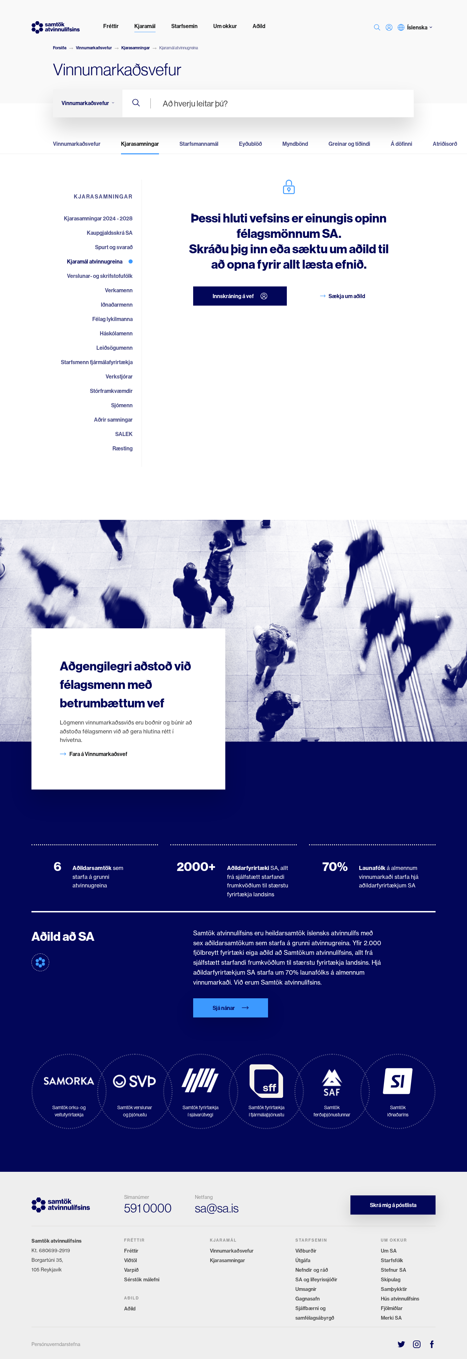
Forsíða (59, 47)
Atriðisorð (445, 143)
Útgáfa (302, 1260)
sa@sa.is (217, 1208)
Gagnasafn (307, 1299)
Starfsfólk (392, 1260)
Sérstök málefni (141, 1280)
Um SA (389, 1251)
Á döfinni (401, 143)
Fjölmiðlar (392, 1308)
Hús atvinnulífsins (400, 1299)
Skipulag (390, 1280)
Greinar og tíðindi (349, 143)
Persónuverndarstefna (55, 1344)
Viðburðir (306, 1251)
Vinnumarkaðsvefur (94, 47)
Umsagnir (306, 1289)
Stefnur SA (393, 1270)
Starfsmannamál (198, 143)
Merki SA (391, 1318)
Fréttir (131, 1251)
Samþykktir (394, 1289)
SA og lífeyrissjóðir (316, 1280)
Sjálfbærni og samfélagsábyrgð (314, 1313)
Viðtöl (130, 1260)
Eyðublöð (250, 143)
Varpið (131, 1270)
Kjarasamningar (135, 47)
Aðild (130, 1309)
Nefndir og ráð (311, 1270)
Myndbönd (295, 143)
